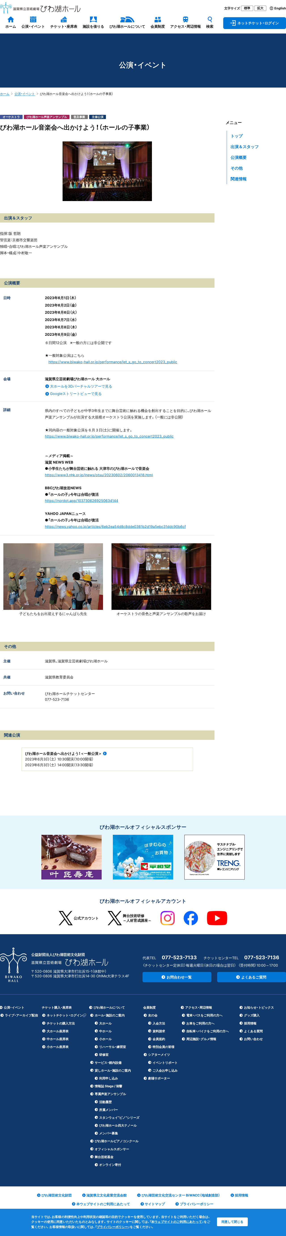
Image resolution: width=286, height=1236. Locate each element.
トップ (237, 136)
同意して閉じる (232, 1221)
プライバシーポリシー (112, 1227)
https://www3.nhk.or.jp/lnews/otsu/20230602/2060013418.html (99, 475)
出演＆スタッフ (245, 146)
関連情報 (239, 178)
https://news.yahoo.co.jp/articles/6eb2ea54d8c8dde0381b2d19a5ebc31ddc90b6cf (115, 526)
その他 (237, 168)
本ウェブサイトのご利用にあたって (176, 1221)
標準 (247, 8)
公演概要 (239, 157)
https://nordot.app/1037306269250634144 (81, 500)
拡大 (260, 8)
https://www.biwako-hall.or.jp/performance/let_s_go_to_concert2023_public (112, 362)
